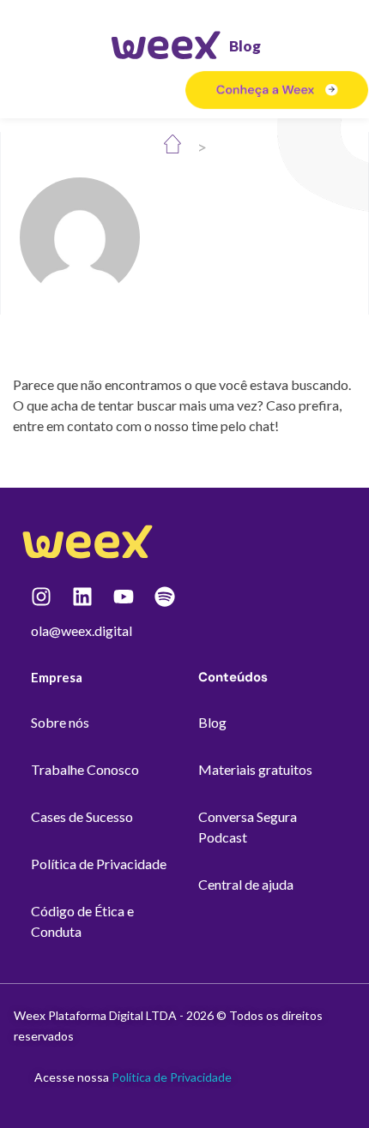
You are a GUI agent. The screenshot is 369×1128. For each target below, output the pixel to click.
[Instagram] (41, 596)
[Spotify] (164, 596)
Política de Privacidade (172, 1077)
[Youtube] (123, 596)
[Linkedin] (82, 596)
